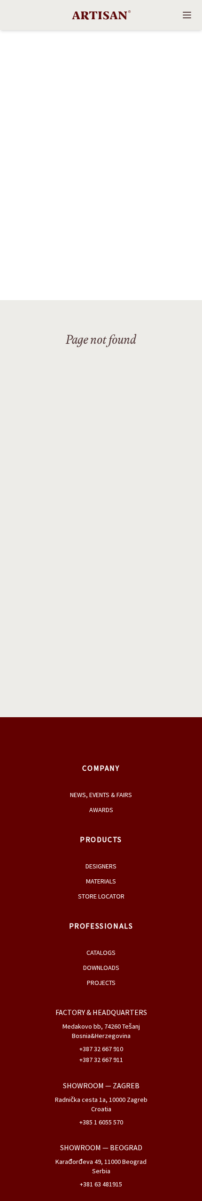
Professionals (101, 925)
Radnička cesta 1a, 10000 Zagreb (101, 1099)
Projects (101, 982)
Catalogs (101, 952)
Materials (101, 881)
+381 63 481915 (101, 1184)
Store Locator (101, 896)
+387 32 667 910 (101, 1049)
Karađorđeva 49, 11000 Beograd (101, 1161)
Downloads (101, 967)
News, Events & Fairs (101, 794)
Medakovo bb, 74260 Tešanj (101, 1026)
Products (101, 839)
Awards (101, 810)
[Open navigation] (186, 15)
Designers (101, 866)
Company (100, 768)
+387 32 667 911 (101, 1059)
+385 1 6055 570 (101, 1122)
